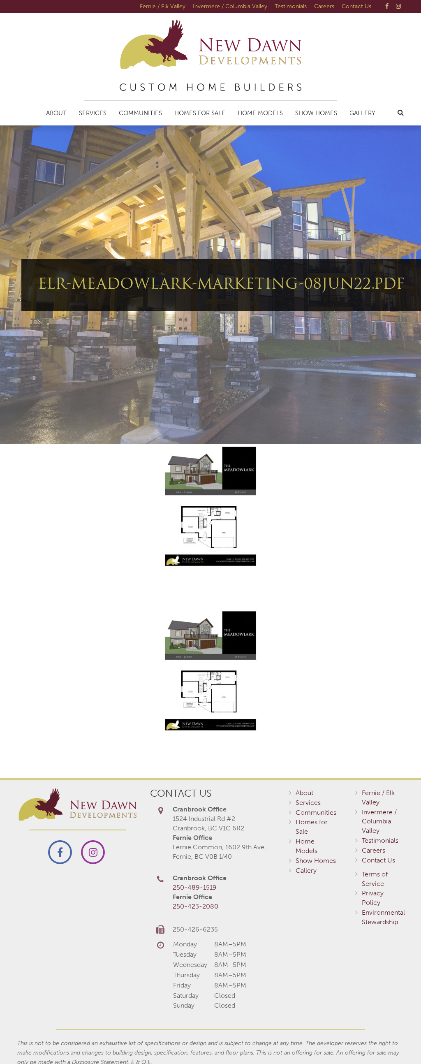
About (56, 113)
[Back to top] (398, 1041)
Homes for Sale (199, 113)
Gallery (362, 113)
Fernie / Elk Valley (162, 6)
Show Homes (316, 113)
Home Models (260, 113)
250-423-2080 (195, 906)
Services (92, 113)
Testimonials (291, 6)
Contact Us (356, 6)
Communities (140, 113)
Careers (324, 6)
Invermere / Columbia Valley (230, 6)
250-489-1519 (195, 887)
